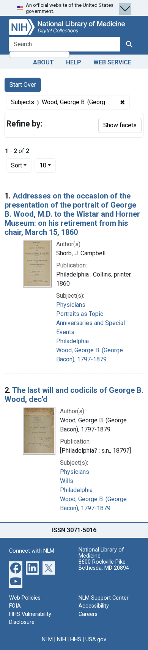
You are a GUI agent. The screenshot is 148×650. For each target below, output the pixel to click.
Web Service (112, 62)
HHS (75, 639)
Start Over (22, 84)
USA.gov (95, 639)
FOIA (15, 606)
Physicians (70, 304)
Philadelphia (72, 341)
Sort (16, 165)
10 (47, 165)
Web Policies (25, 598)
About (43, 62)
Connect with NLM (31, 551)
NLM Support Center (104, 598)
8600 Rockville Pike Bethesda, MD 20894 (104, 565)
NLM (47, 639)
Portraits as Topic (79, 313)
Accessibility (94, 606)
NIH (61, 639)
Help (73, 62)
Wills (66, 480)
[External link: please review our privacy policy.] (15, 567)
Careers (88, 614)
